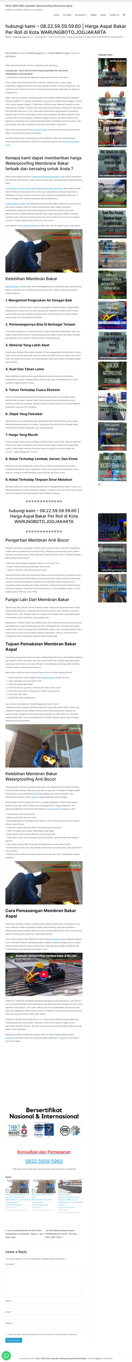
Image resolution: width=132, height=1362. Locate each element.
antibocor (9, 1038)
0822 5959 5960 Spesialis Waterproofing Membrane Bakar (39, 5)
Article (103, 15)
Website (8, 1323)
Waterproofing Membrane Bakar (46, 176)
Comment (10, 1264)
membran (57, 939)
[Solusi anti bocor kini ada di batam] (112, 436)
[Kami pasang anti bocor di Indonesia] (112, 527)
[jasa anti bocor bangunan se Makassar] (112, 588)
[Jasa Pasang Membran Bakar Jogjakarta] (112, 345)
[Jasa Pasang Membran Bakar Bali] (112, 133)
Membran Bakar (12, 286)
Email (8, 1312)
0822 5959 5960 (44, 1161)
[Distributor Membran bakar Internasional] (112, 72)
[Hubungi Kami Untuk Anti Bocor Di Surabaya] (112, 193)
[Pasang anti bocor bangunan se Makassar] (112, 406)
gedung (35, 797)
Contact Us (114, 15)
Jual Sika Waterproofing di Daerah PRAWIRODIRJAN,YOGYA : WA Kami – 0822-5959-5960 (61, 1233)
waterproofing (53, 809)
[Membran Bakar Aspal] (112, 102)
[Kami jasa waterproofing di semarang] (112, 376)
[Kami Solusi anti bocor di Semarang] (112, 467)
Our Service (80, 15)
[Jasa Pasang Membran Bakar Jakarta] (112, 224)
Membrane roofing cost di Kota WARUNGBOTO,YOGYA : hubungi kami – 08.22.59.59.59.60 (42, 1199)
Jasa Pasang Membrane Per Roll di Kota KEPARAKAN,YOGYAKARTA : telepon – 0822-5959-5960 (25, 1233)
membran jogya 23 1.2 (37, 53)
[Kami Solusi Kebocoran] (112, 254)
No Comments (11, 53)
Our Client (67, 15)
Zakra (97, 1358)
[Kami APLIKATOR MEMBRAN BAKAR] (112, 284)
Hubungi (62, 1038)
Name (8, 1301)
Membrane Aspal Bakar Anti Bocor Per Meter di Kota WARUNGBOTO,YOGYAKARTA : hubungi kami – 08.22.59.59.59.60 (18, 1199)
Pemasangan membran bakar (18, 188)
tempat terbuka (48, 677)
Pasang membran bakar (15, 204)
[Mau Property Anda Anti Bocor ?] (112, 497)
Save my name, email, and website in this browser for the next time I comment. (43, 1334)
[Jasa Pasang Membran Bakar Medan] (112, 163)
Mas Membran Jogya (60, 53)
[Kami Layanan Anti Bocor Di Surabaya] (112, 315)
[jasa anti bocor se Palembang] (112, 558)
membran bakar (40, 130)
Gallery (94, 15)
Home (56, 15)
